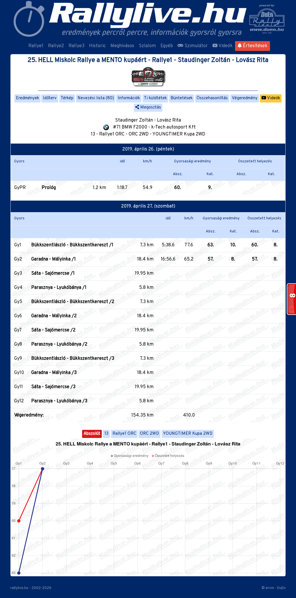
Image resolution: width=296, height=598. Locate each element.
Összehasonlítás (212, 98)
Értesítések (254, 46)
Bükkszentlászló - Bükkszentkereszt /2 (72, 302)
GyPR (20, 188)
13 (106, 433)
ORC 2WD (149, 433)
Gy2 (18, 259)
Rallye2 (56, 46)
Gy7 (18, 330)
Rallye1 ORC (124, 433)
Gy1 (17, 245)
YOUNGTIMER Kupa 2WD (187, 433)
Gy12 (19, 401)
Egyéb (166, 46)
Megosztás (150, 107)
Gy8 (18, 344)
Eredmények (27, 98)
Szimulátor (195, 46)
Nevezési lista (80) (95, 98)
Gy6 (18, 316)
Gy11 (18, 387)
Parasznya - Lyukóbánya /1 (58, 288)
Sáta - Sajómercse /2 (53, 330)
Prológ (49, 188)
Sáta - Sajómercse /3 (53, 387)
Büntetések (182, 98)
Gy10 (19, 373)
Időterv (50, 98)
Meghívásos (122, 46)
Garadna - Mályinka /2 (54, 316)
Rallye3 (76, 46)
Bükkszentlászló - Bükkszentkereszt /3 (72, 359)
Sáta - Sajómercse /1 (53, 273)
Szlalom (147, 46)
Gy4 (18, 288)
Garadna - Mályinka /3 (54, 373)
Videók (225, 46)
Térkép (67, 98)
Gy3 (18, 273)
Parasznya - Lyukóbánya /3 (59, 401)
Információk (129, 98)
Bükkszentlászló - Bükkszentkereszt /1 (72, 245)
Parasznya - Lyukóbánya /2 (59, 344)
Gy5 (18, 302)
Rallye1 (35, 46)
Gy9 (18, 359)
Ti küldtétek (155, 98)
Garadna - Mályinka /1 (53, 259)
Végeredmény (245, 98)
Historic (97, 46)
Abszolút (92, 433)
